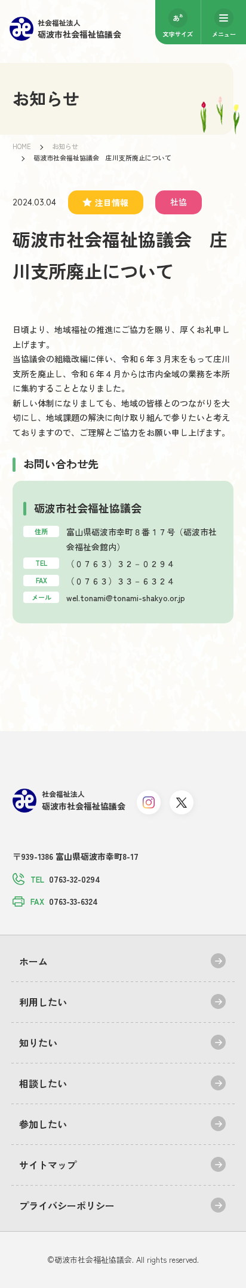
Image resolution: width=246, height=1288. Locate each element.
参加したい (43, 1124)
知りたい (38, 1042)
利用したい (43, 1002)
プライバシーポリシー (67, 1205)
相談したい (43, 1083)
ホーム (33, 961)
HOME (22, 146)
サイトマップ (47, 1164)
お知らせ (65, 146)
